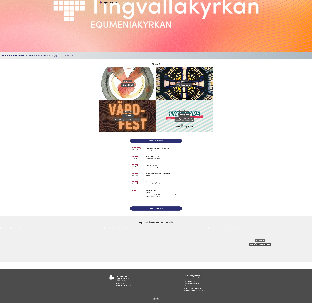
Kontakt (157, 3)
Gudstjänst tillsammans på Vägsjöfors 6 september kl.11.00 (52, 55)
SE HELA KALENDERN (156, 141)
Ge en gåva (168, 3)
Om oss (125, 3)
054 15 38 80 (120, 283)
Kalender (148, 3)
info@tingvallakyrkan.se (124, 285)
